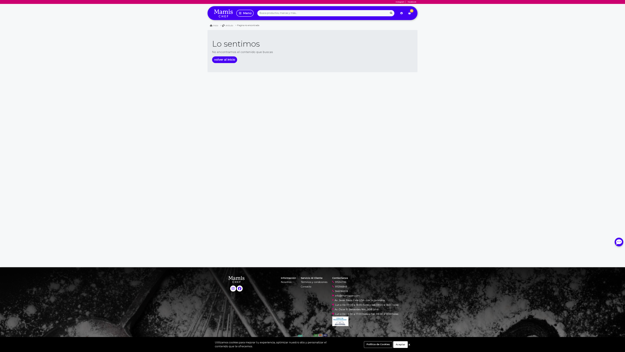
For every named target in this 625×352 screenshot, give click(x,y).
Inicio (215, 25)
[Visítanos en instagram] (233, 289)
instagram (400, 2)
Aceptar (400, 344)
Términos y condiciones (314, 282)
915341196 (340, 282)
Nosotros (286, 282)
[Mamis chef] (221, 13)
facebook (412, 2)
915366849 (341, 286)
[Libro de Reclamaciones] (340, 321)
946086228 (341, 291)
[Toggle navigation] (245, 13)
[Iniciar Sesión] (401, 13)
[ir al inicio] (236, 279)
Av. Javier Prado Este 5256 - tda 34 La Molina (360, 300)
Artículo (229, 25)
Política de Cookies (378, 344)
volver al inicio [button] (224, 59)
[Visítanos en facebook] (240, 289)
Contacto (306, 286)
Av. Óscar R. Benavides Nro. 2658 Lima (356, 309)
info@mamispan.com (347, 295)
